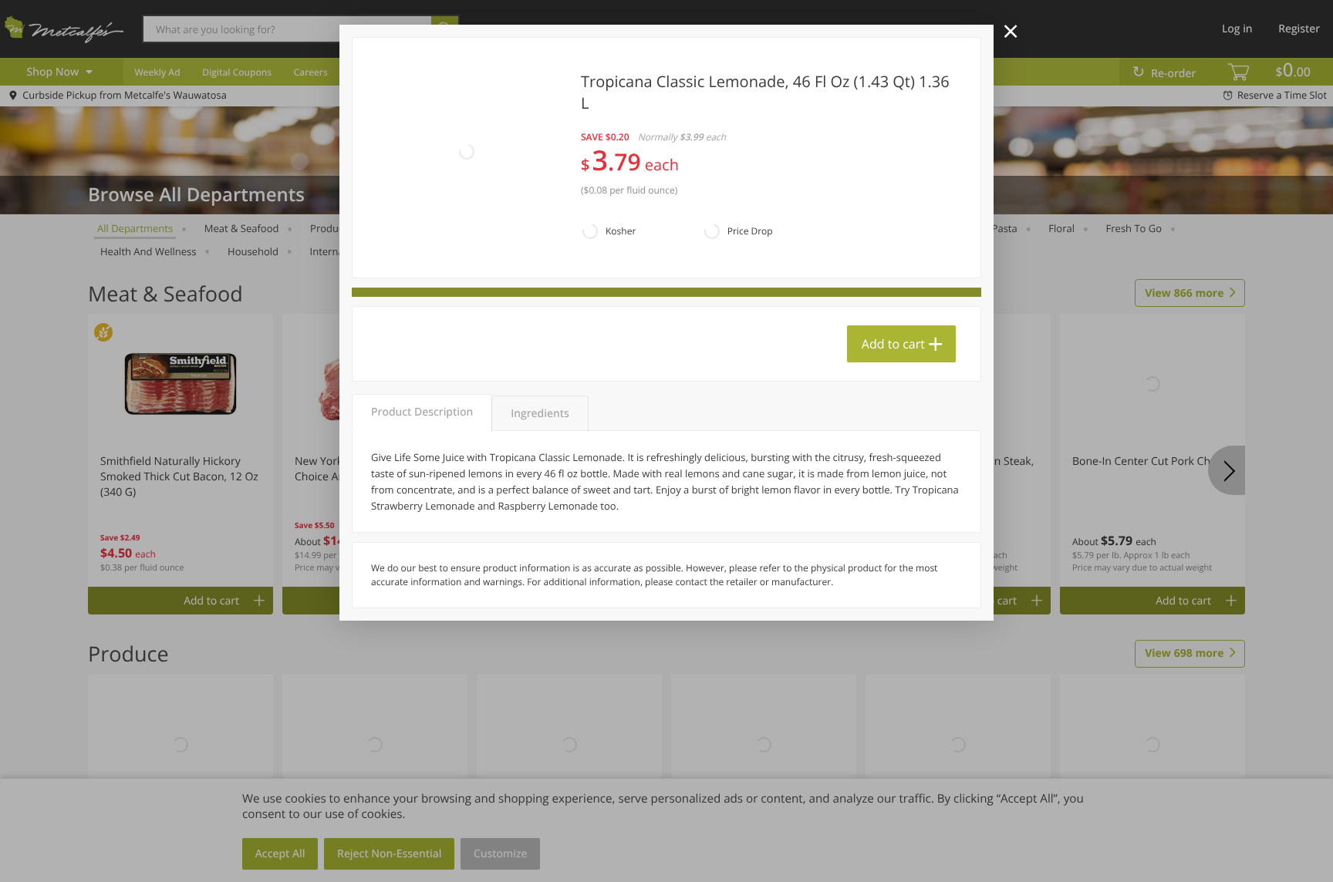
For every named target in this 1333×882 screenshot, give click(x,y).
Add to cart (893, 343)
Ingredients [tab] (540, 413)
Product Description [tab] (422, 412)
